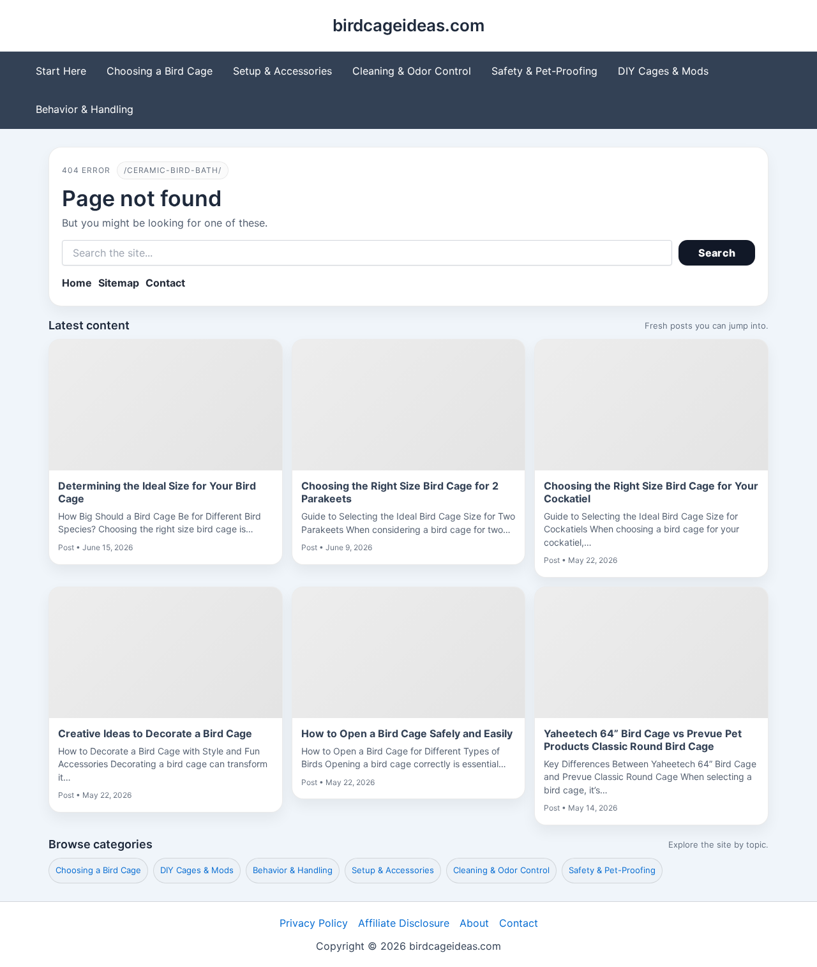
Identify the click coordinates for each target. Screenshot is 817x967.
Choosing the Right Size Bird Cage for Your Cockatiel (651, 492)
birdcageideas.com (408, 25)
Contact (165, 282)
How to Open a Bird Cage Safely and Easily (407, 733)
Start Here (61, 70)
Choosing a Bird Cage (160, 70)
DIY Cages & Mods (663, 70)
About (474, 923)
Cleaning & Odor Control (411, 70)
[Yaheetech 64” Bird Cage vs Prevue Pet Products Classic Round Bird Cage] (651, 652)
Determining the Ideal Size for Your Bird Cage (157, 492)
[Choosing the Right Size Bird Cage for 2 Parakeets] (408, 405)
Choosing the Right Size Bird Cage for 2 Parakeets (399, 492)
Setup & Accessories (282, 70)
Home (77, 282)
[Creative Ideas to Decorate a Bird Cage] (165, 652)
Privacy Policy (314, 923)
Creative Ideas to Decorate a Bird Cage (155, 733)
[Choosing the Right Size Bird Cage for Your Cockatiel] (651, 405)
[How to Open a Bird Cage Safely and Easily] (408, 652)
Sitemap (118, 282)
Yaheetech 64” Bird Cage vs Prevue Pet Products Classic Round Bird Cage (643, 740)
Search (716, 252)
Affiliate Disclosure (403, 923)
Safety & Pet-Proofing (544, 70)
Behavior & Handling (84, 109)
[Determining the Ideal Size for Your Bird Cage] (165, 405)
